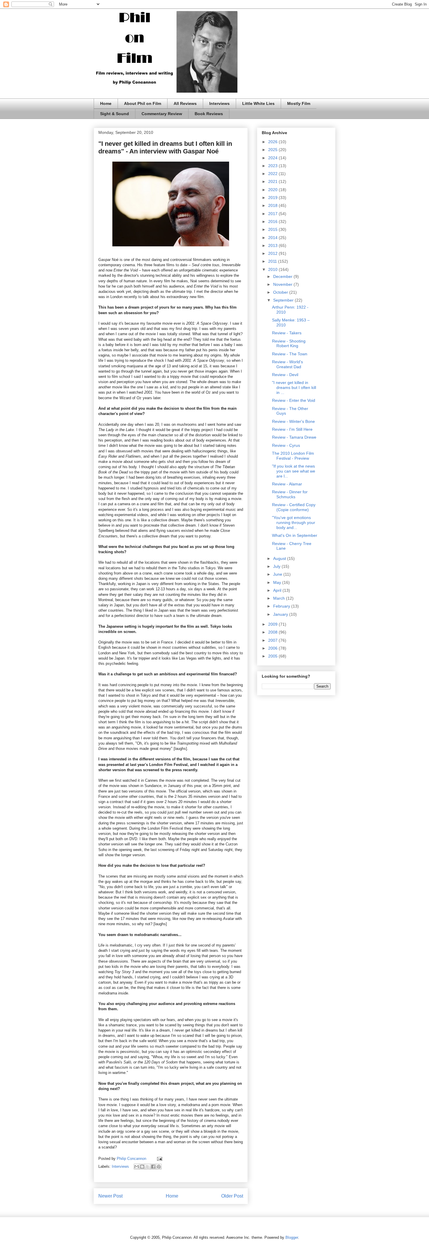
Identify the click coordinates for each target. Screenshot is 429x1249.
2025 (273, 149)
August (280, 558)
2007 (273, 640)
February (282, 606)
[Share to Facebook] (153, 1167)
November (283, 284)
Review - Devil (285, 374)
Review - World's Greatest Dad (287, 364)
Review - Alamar (287, 484)
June (278, 574)
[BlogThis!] (142, 1167)
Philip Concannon (132, 1158)
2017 (273, 213)
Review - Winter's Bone (293, 421)
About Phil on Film (142, 103)
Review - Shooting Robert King (289, 343)
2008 (273, 632)
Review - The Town (289, 354)
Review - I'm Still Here (292, 429)
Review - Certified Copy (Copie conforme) (293, 507)
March (279, 598)
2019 (273, 197)
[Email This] (136, 1167)
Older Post (232, 1195)
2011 (273, 261)
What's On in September (294, 535)
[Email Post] (158, 1158)
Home (105, 103)
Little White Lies (258, 103)
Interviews (219, 103)
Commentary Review (162, 113)
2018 (273, 205)
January (281, 614)
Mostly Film (298, 103)
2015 (273, 229)
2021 (273, 181)
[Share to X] (148, 1167)
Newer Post (110, 1195)
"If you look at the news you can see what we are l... (293, 471)
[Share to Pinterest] (159, 1167)
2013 (273, 245)
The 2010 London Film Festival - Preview (293, 456)
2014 (273, 237)
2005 (273, 656)
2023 (273, 165)
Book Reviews (209, 113)
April (277, 590)
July (277, 566)
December (283, 276)
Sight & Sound (114, 113)
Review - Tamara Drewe (294, 437)
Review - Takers (286, 333)
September (284, 300)
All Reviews (185, 103)
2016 (273, 221)
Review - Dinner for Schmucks (290, 494)
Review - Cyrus (286, 445)
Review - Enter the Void (293, 400)
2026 (273, 141)
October (281, 292)
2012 (273, 253)
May (277, 582)
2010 (273, 269)
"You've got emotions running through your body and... (293, 522)
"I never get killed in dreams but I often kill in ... (294, 387)
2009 (273, 624)
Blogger (291, 1237)
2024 (273, 157)
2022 (273, 173)
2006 (273, 648)
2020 (273, 189)
